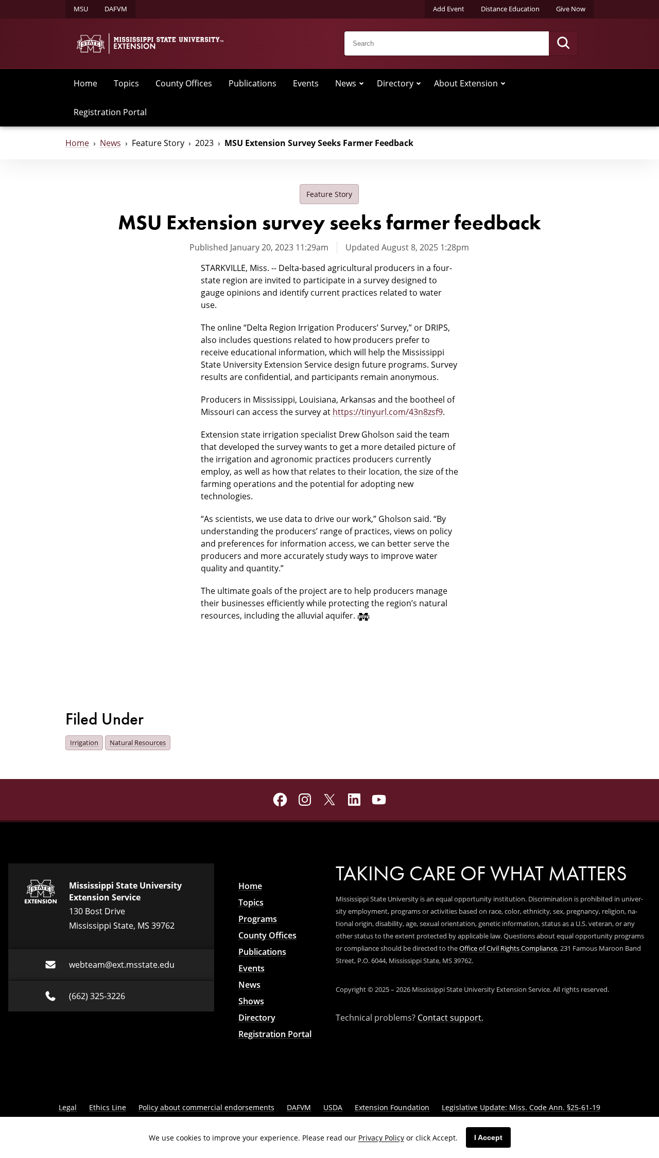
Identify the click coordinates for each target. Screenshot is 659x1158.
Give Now (570, 9)
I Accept (488, 1137)
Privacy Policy (381, 1138)
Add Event (448, 9)
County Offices (183, 83)
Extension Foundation (392, 1107)
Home (85, 83)
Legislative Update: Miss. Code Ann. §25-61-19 (521, 1107)
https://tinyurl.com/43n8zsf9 (388, 411)
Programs (257, 919)
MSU (81, 9)
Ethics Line (107, 1107)
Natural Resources (138, 742)
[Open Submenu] (361, 83)
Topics (126, 83)
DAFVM (116, 9)
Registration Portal (110, 111)
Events (306, 83)
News (345, 83)
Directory (395, 83)
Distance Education (510, 9)
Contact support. (450, 1017)
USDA (332, 1107)
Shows (251, 1001)
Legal (68, 1107)
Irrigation (84, 742)
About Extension (466, 83)
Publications (252, 83)
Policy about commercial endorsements (206, 1107)
